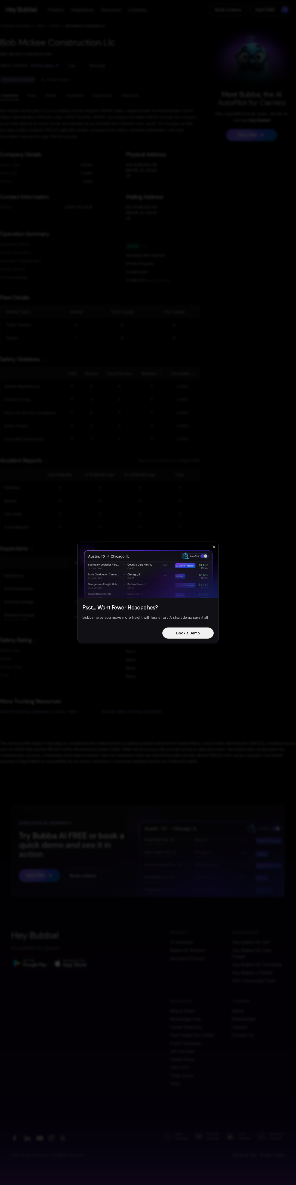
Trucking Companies (15, 26)
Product (55, 9)
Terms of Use (244, 1155)
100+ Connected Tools (253, 980)
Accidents (74, 95)
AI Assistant (181, 942)
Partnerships (244, 1019)
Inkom (55, 26)
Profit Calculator (185, 1043)
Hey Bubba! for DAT (251, 942)
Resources (111, 9)
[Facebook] (14, 1138)
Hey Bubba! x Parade (252, 972)
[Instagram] (51, 1138)
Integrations (82, 9)
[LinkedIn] (27, 1138)
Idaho (41, 26)
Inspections (103, 95)
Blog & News (182, 1011)
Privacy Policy (272, 1155)
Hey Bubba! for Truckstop (257, 964)
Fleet (31, 95)
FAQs (175, 1083)
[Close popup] (214, 547)
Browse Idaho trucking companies (132, 711)
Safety (51, 95)
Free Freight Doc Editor (192, 1035)
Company (137, 9)
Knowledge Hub (185, 1019)
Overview (9, 95)
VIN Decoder (182, 1051)
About (238, 1011)
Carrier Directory (186, 1027)
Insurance (130, 95)
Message (97, 65)
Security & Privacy (187, 958)
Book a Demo (228, 9)
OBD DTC (179, 1067)
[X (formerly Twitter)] (63, 1138)
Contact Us (243, 1035)
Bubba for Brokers (187, 950)
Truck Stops (181, 1075)
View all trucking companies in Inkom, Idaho (39, 711)
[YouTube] (40, 1138)
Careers (239, 1027)
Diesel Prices (182, 1059)
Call (71, 65)
